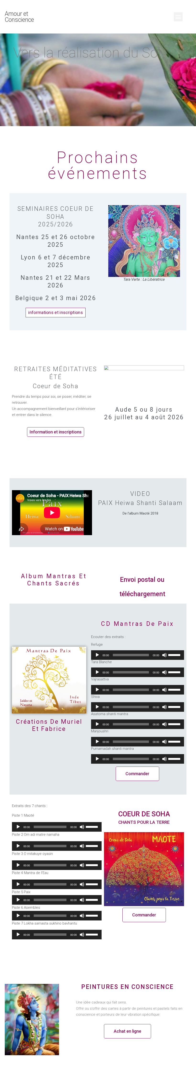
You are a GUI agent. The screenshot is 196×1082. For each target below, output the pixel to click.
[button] (178, 16)
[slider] (175, 654)
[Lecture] (97, 655)
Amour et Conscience (19, 16)
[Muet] (164, 655)
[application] (137, 655)
